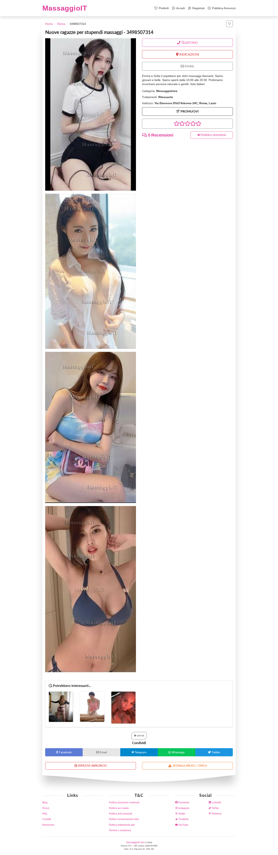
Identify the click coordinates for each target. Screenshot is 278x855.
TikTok (215, 808)
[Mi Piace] (229, 24)
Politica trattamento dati (122, 824)
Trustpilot (183, 819)
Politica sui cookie (119, 808)
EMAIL (189, 66)
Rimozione (48, 824)
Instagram (183, 808)
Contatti (46, 819)
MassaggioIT (64, 8)
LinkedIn (216, 802)
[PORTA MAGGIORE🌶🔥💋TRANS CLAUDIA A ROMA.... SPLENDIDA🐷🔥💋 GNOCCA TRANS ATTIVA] (61, 706)
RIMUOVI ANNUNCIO (92, 765)
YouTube (183, 824)
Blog (44, 802)
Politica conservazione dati (124, 819)
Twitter (181, 813)
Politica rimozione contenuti (124, 802)
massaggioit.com (135, 842)
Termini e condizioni (120, 830)
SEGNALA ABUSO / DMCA (189, 765)
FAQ (44, 813)
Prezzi (45, 808)
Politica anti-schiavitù (120, 813)
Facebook (183, 802)
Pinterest (216, 813)
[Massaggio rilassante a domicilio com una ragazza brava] (92, 706)
